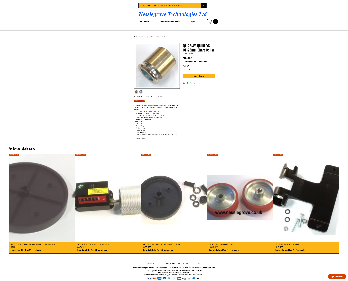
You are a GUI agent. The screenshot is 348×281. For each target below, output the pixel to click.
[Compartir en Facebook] (184, 83)
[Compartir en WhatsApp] (191, 83)
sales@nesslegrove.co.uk (208, 268)
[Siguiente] (342, 204)
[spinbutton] (187, 69)
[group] (174, 204)
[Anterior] (6, 204)
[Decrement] (184, 69)
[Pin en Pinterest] (187, 83)
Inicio (136, 37)
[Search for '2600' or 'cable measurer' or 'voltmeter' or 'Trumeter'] (203, 5)
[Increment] (189, 69)
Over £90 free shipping (200, 61)
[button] (213, 21)
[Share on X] (194, 83)
